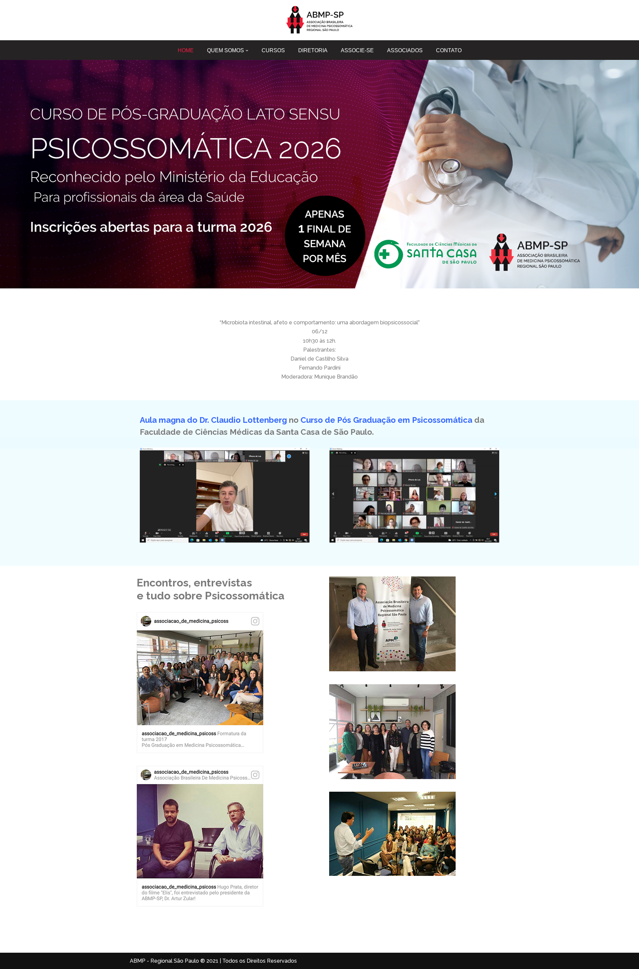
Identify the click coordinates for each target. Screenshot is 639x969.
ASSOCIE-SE (357, 50)
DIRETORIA (312, 50)
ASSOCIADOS (405, 50)
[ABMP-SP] (319, 20)
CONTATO (449, 50)
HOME (186, 50)
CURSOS (273, 50)
